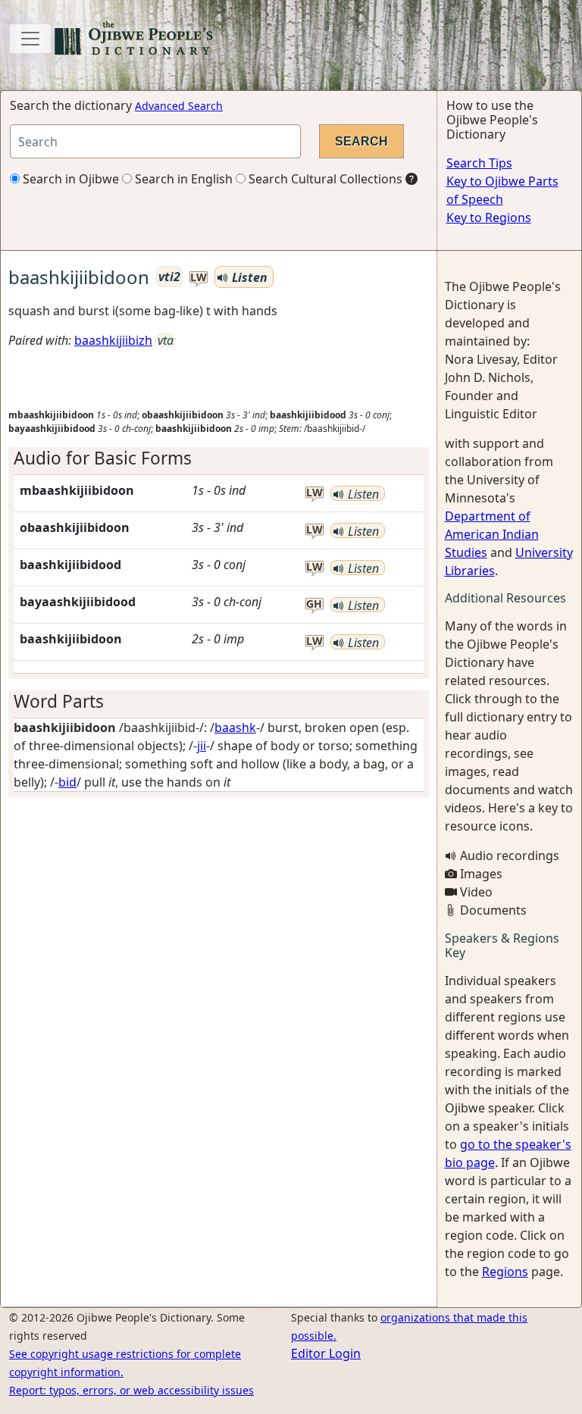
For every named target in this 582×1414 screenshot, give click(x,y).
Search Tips (479, 163)
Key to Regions (488, 217)
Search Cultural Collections (324, 178)
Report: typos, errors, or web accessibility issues (131, 1390)
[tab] (219, 458)
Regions (505, 1271)
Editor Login (326, 1353)
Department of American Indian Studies (492, 534)
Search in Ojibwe (69, 178)
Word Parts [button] (59, 701)
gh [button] (314, 604)
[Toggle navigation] (30, 38)
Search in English (182, 178)
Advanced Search (179, 106)
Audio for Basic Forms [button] (103, 458)
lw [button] (198, 277)
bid (67, 782)
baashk (235, 727)
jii (201, 745)
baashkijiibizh (113, 340)
